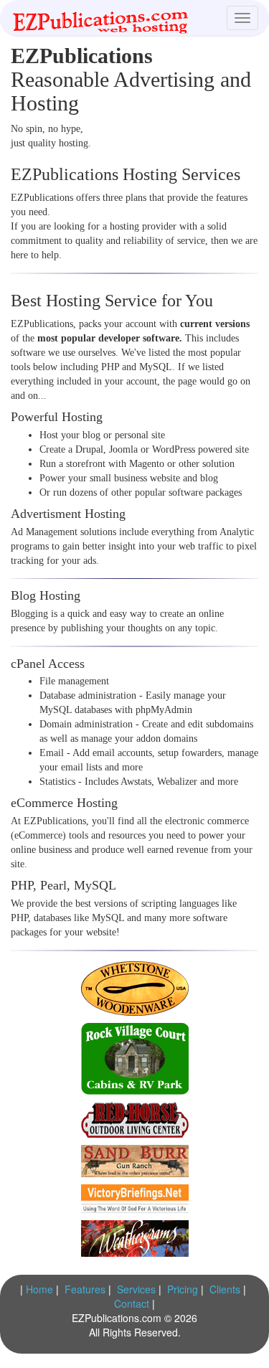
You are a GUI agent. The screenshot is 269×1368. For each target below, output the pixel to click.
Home (39, 1289)
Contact (131, 1303)
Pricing (182, 1289)
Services (136, 1289)
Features (85, 1289)
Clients (224, 1289)
